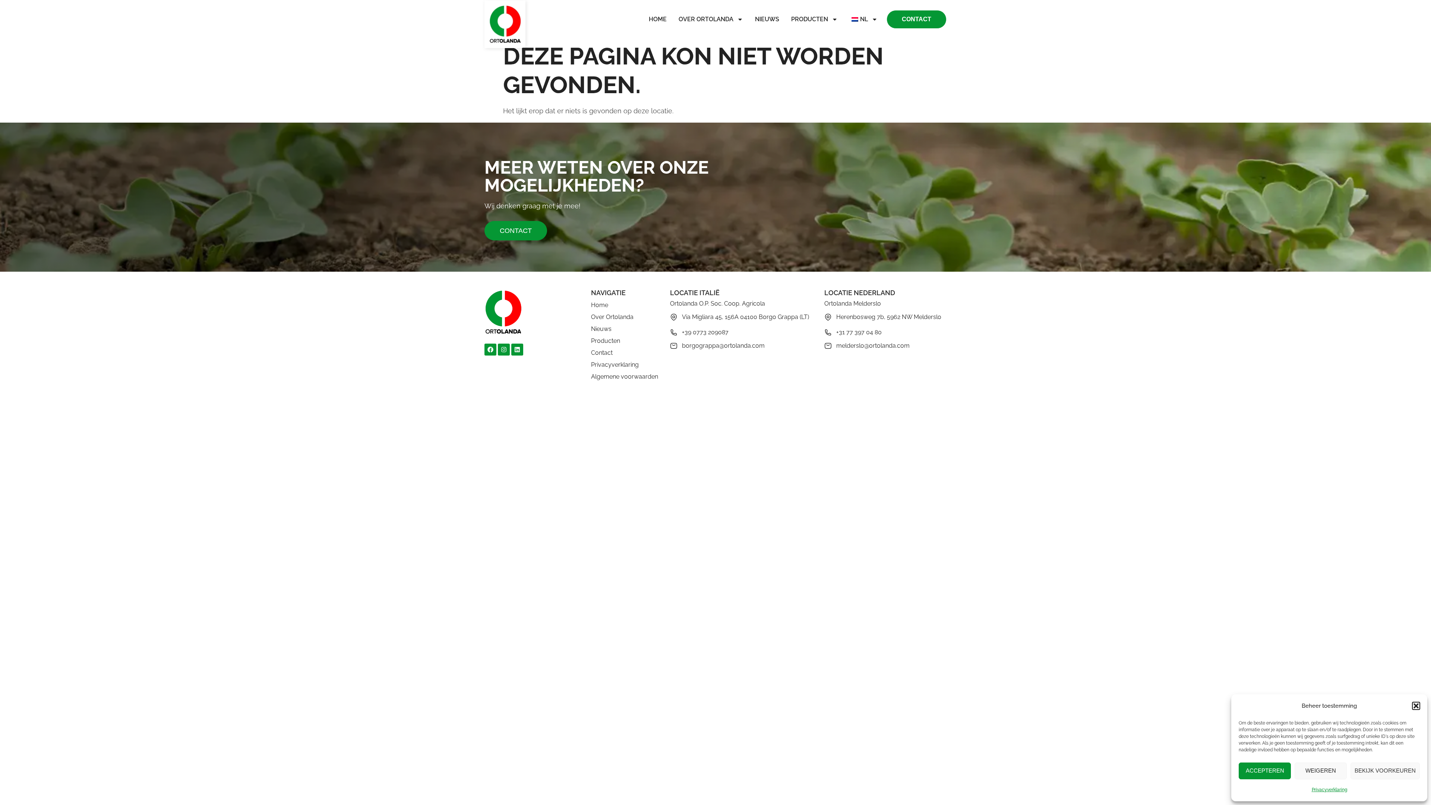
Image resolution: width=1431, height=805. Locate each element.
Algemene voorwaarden (624, 376)
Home (658, 19)
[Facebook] (490, 350)
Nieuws (767, 19)
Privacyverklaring (1329, 789)
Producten (809, 19)
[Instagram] (504, 350)
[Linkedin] (517, 350)
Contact (602, 352)
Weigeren (1320, 770)
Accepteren (1265, 770)
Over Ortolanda (706, 19)
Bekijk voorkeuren (1385, 770)
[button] (1416, 706)
